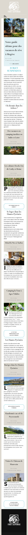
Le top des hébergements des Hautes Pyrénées (14, 333)
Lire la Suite (23, 59)
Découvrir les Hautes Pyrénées (14, 407)
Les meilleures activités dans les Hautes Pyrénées (14, 504)
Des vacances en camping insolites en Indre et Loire (14, 134)
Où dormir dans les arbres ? (14, 206)
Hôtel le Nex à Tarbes (14, 243)
